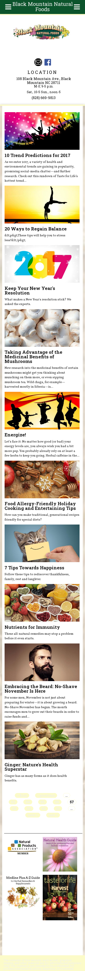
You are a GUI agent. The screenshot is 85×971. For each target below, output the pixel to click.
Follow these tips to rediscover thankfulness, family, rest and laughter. (37, 576)
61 (58, 808)
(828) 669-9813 (44, 97)
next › (33, 815)
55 (42, 802)
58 (14, 808)
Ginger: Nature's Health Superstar (31, 767)
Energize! (15, 435)
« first (22, 795)
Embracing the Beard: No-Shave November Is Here (41, 688)
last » (53, 815)
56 (57, 802)
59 (29, 808)
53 (13, 802)
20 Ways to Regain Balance (36, 229)
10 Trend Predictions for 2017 (37, 155)
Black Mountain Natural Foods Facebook (47, 62)
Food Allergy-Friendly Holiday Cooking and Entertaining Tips (40, 505)
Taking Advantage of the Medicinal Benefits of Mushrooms (33, 356)
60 (44, 808)
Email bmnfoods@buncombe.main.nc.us (38, 62)
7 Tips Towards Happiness (34, 568)
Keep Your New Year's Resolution (30, 290)
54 (28, 802)
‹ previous (46, 795)
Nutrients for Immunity (32, 627)
